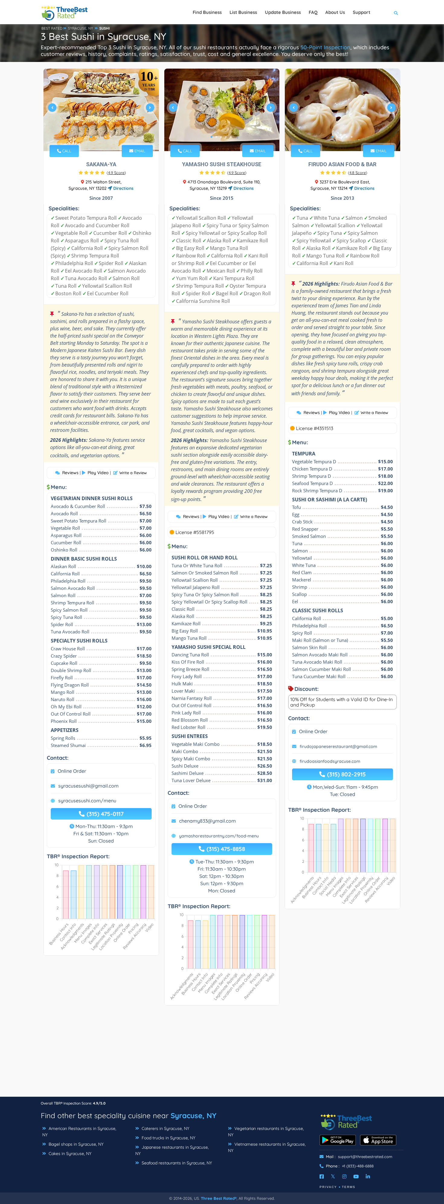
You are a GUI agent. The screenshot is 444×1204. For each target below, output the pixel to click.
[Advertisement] (222, 1054)
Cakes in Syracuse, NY (69, 1153)
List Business (243, 12)
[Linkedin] (368, 1176)
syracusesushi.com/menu (87, 801)
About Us (335, 12)
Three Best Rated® (218, 1198)
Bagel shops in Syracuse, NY (75, 1144)
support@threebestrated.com (365, 1156)
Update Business (283, 12)
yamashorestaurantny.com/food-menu (219, 836)
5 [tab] (110, 137)
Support (361, 12)
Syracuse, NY (193, 1115)
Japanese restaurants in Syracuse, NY (172, 1150)
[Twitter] (333, 1176)
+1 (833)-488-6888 (358, 1166)
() (116, 172)
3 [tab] (100, 137)
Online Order (72, 771)
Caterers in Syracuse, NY (164, 1128)
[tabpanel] (101, 110)
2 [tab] (96, 137)
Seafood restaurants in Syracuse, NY (176, 1163)
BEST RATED (52, 28)
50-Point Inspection (325, 47)
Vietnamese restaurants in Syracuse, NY (267, 1147)
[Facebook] (322, 1176)
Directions (123, 188)
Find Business (207, 12)
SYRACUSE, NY (80, 28)
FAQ (313, 12)
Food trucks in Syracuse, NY (167, 1138)
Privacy (328, 1187)
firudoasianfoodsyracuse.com (330, 761)
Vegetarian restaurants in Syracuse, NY (266, 1132)
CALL (66, 150)
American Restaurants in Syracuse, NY (79, 1132)
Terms (349, 1187)
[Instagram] (344, 1176)
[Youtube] (356, 1176)
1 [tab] (91, 137)
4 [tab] (105, 137)
